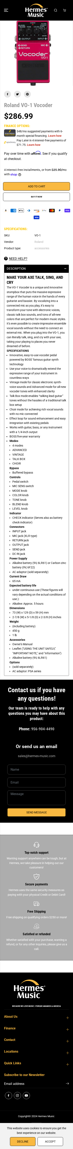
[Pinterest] (27, 94)
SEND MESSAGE (36, 812)
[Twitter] (17, 94)
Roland (38, 241)
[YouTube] (26, 1095)
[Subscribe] (67, 1084)
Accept (50, 1141)
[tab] (36, 269)
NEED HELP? (18, 259)
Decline (22, 1141)
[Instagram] (17, 1095)
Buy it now (36, 197)
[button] (6, 10)
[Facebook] (7, 94)
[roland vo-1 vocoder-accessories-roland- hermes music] (32, 53)
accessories (41, 248)
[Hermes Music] (36, 10)
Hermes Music (46, 1116)
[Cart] (64, 10)
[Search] (55, 10)
